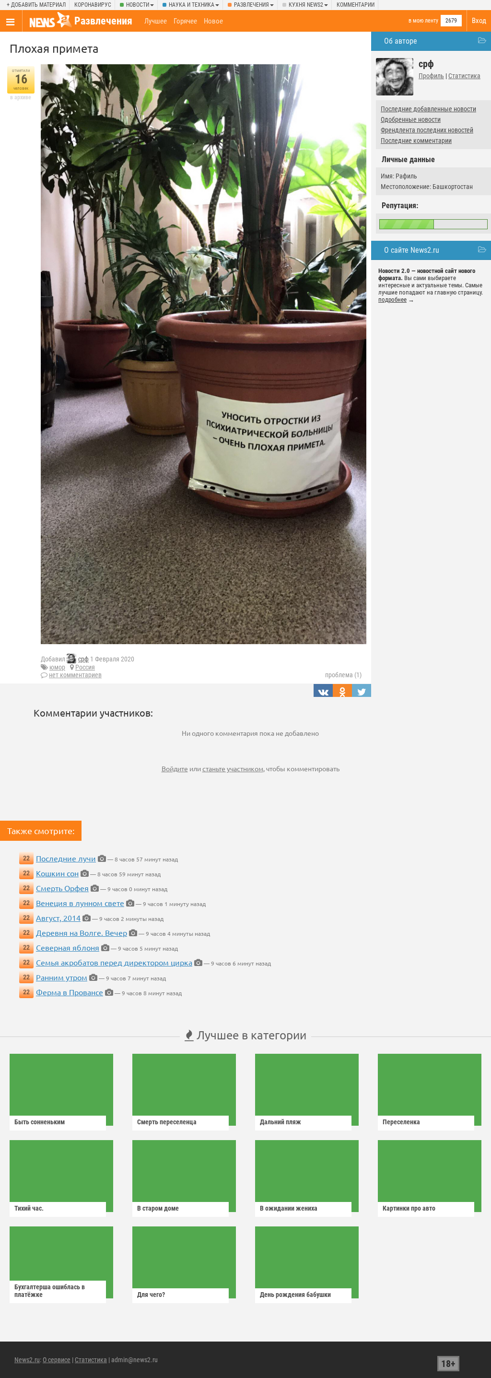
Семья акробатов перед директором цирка (114, 962)
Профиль (431, 76)
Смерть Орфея (62, 888)
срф (83, 659)
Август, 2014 (58, 917)
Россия (85, 667)
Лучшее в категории (250, 1035)
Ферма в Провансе (69, 992)
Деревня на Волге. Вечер (81, 932)
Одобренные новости (411, 119)
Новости (137, 4)
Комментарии (355, 4)
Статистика (464, 76)
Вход (479, 20)
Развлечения (251, 4)
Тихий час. (29, 1208)
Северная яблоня (67, 947)
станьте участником (232, 768)
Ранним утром (61, 977)
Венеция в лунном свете (80, 902)
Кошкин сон (57, 873)
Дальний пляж (280, 1122)
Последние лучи (66, 858)
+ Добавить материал (36, 4)
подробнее (392, 299)
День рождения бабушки (295, 1294)
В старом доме (158, 1208)
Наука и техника (191, 4)
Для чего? (151, 1294)
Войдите (175, 768)
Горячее (185, 21)
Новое (213, 21)
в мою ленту (423, 20)
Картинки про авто (409, 1208)
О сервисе (56, 1360)
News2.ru (27, 1360)
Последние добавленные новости (428, 109)
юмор (57, 667)
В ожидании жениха (288, 1208)
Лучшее (155, 21)
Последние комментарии (416, 140)
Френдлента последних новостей (427, 130)
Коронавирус (92, 4)
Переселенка (401, 1122)
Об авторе (400, 41)
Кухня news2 (306, 4)
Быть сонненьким (39, 1122)
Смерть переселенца (167, 1122)
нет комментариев (75, 675)
